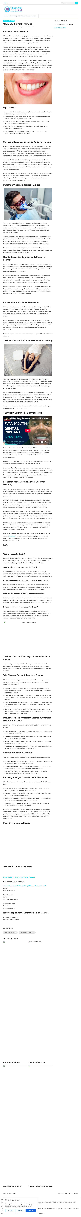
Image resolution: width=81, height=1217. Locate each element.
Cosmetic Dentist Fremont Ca (12, 1186)
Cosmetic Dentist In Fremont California (40, 1186)
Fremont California (9, 20)
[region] (20, 1205)
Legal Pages (75, 1193)
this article (12, 536)
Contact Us (67, 1193)
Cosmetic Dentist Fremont (10, 932)
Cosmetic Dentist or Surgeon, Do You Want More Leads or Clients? (21, 16)
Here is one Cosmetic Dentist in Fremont (19, 877)
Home (6, 3)
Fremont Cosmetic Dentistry (11, 1062)
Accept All (30, 1210)
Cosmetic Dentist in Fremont (37, 1062)
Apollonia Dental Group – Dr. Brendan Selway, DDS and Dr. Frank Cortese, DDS (24, 886)
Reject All (20, 1210)
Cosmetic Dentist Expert (9, 27)
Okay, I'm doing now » (60, 28)
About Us (60, 1193)
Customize (10, 1210)
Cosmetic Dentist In (12, 1193)
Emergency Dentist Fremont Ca (27, 932)
